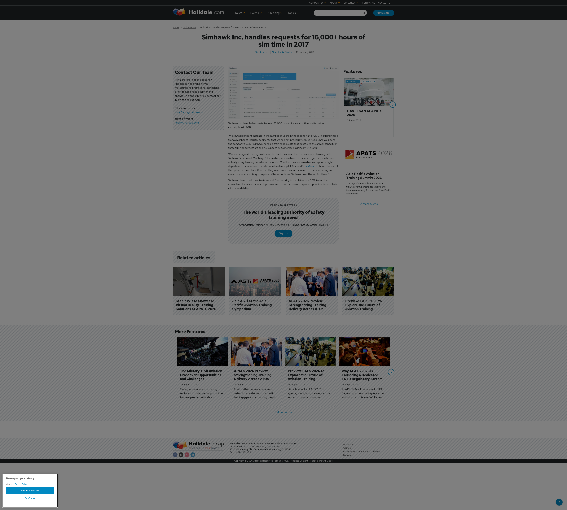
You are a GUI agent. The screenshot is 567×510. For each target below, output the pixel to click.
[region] (30, 491)
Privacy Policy (21, 484)
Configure (30, 498)
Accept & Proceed (30, 490)
